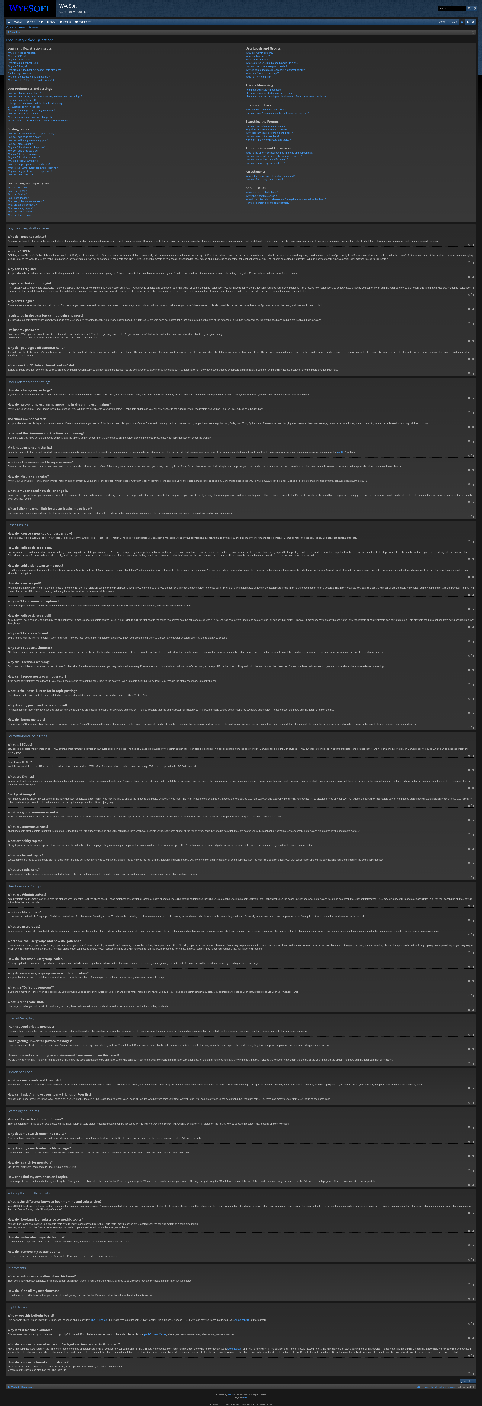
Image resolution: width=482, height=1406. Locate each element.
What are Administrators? (259, 52)
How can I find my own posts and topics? (268, 139)
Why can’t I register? (19, 59)
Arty (245, 1398)
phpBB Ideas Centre (155, 1334)
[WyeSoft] (31, 8)
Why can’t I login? (17, 66)
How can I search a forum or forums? (266, 126)
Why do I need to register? (22, 52)
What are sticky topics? (20, 208)
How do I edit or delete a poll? (24, 150)
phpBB (341, 452)
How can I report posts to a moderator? (29, 164)
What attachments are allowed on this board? (270, 176)
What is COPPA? (17, 56)
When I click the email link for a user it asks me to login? (39, 120)
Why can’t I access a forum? (23, 154)
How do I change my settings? (24, 93)
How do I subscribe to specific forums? (267, 159)
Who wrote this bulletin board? (262, 192)
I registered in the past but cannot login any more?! (35, 70)
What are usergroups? (258, 59)
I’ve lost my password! (20, 73)
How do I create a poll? (20, 143)
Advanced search (474, 8)
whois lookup (234, 1348)
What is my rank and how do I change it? (30, 117)
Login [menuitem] (468, 23)
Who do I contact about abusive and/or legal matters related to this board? (286, 199)
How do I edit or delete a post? (24, 137)
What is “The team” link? (259, 76)
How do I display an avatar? (23, 113)
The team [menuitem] (424, 1387)
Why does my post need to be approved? (30, 171)
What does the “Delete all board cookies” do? (32, 80)
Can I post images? (18, 198)
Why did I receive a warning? (23, 160)
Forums (67, 22)
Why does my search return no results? (267, 129)
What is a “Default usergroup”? (262, 73)
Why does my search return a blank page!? (269, 132)
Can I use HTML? (17, 191)
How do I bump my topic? (21, 174)
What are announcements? (22, 204)
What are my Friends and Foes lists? (266, 109)
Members (84, 22)
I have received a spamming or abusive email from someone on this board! (286, 96)
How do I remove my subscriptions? (265, 163)
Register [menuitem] (474, 23)
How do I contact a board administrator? (267, 202)
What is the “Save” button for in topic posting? (33, 167)
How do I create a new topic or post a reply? (32, 133)
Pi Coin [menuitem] (453, 22)
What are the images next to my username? (31, 110)
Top (472, 244)
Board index (27, 1387)
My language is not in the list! (24, 106)
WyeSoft (18, 22)
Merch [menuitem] (442, 22)
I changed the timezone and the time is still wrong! (35, 103)
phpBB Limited (99, 1319)
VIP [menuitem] (41, 22)
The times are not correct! (22, 100)
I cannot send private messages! (263, 89)
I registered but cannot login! (23, 63)
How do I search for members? (262, 136)
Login (23, 27)
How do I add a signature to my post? (28, 140)
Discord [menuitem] (51, 22)
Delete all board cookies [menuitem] (445, 1387)
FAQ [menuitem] (463, 23)
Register (35, 27)
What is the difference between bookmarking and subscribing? (279, 152)
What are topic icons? (19, 215)
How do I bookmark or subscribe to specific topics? (274, 156)
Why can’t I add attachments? (24, 157)
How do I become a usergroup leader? (266, 66)
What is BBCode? (17, 187)
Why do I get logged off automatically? (29, 76)
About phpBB (241, 1319)
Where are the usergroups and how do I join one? (272, 63)
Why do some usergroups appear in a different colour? (275, 70)
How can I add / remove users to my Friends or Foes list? (277, 113)
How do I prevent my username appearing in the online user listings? (45, 96)
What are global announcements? (26, 201)
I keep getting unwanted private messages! (269, 93)
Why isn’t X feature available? (262, 195)
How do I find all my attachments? (264, 179)
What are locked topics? (21, 211)
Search (469, 8)
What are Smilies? (17, 194)
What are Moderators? (258, 56)
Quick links (9, 23)
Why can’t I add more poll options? (26, 147)
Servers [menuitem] (31, 22)
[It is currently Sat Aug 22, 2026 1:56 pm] (473, 32)
